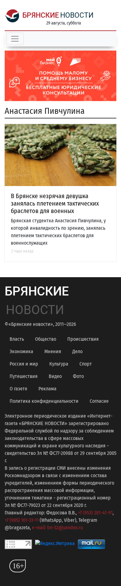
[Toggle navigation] (15, 39)
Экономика (21, 351)
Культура (58, 364)
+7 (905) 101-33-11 (21, 520)
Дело (77, 351)
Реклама (47, 389)
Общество (45, 339)
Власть (17, 339)
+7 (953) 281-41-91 (95, 513)
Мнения (52, 351)
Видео (55, 376)
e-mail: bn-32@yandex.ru (57, 528)
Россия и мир (24, 364)
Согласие (99, 401)
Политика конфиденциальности (44, 401)
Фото (78, 376)
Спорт (85, 364)
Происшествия (83, 339)
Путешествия (24, 376)
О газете (18, 389)
